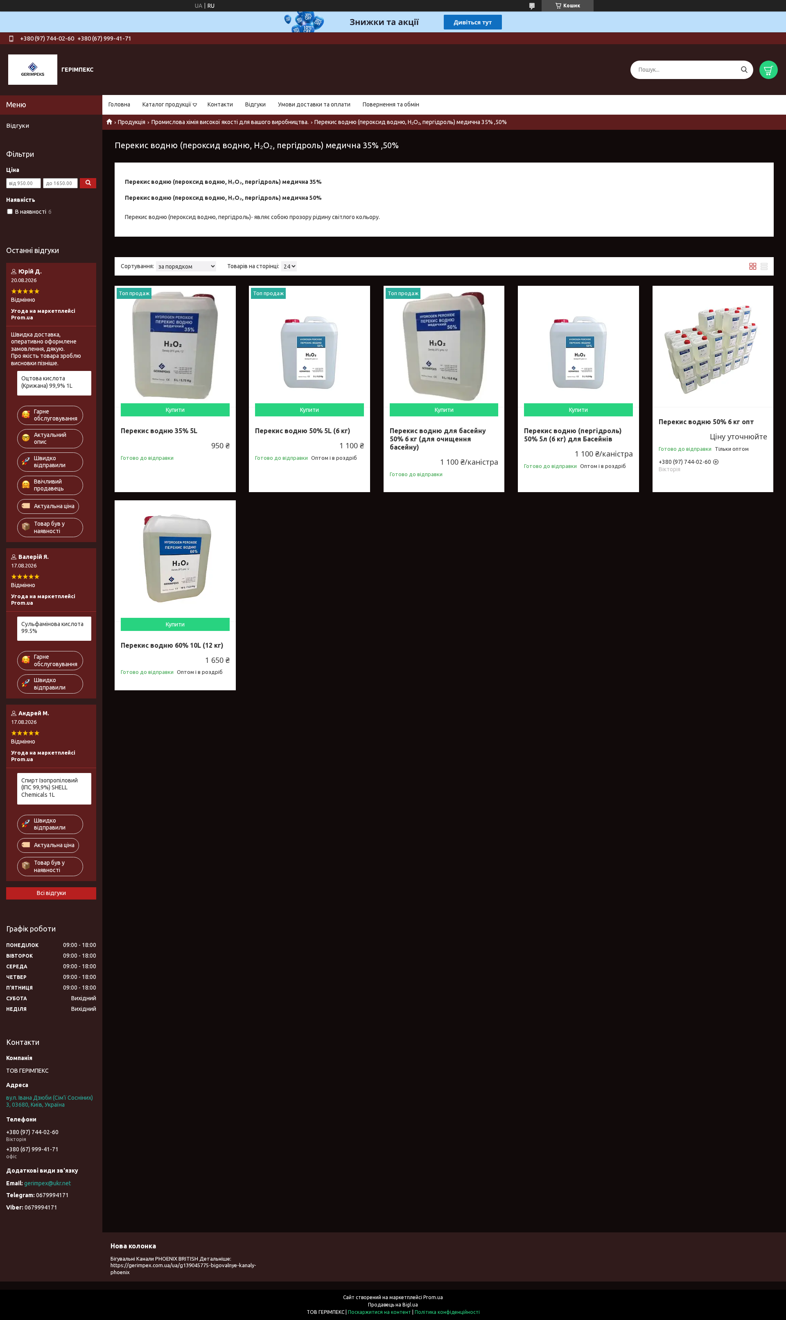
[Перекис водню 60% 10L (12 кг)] (175, 561)
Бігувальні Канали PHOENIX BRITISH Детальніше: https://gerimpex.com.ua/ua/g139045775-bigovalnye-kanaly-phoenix (183, 1265)
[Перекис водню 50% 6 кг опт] (713, 346)
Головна (119, 104)
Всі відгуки (51, 893)
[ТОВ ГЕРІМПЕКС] (32, 69)
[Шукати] (744, 70)
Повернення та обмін (391, 104)
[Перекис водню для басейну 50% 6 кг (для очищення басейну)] (444, 346)
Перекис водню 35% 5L (159, 430)
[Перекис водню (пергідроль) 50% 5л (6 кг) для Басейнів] (578, 346)
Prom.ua (433, 1297)
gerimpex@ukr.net (47, 1183)
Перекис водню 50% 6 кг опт (706, 421)
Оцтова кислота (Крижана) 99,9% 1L (46, 382)
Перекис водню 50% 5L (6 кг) (302, 430)
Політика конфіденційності (447, 1312)
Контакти (220, 104)
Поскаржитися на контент (379, 1312)
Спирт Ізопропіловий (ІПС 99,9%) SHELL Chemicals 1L (49, 787)
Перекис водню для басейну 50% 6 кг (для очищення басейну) (438, 439)
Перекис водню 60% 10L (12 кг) (172, 645)
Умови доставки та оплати (314, 104)
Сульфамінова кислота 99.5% (52, 628)
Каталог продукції (166, 104)
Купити (175, 410)
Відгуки (255, 104)
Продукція (131, 122)
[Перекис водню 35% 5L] (175, 346)
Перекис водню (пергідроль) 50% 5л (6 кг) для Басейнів (573, 435)
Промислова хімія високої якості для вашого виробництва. (230, 122)
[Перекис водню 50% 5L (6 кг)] (309, 346)
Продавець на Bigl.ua (393, 1304)
